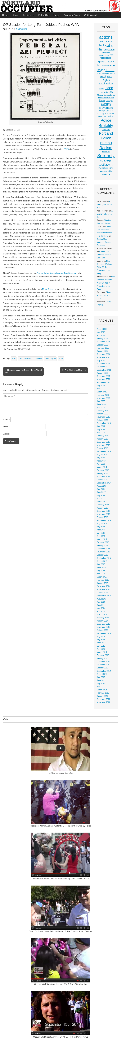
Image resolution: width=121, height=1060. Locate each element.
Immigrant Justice (108, 73)
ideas (110, 70)
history (110, 61)
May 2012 (101, 684)
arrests (109, 41)
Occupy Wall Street (106, 113)
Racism (105, 148)
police (110, 116)
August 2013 (102, 637)
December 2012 (103, 662)
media (100, 97)
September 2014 (104, 596)
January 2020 (102, 414)
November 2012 (103, 665)
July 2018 (101, 458)
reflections (106, 151)
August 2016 (102, 524)
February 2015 (103, 580)
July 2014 (101, 602)
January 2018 (102, 473)
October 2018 (102, 448)
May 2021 (101, 386)
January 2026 (102, 339)
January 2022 (102, 373)
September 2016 (104, 521)
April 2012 (101, 687)
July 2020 (101, 401)
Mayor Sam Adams (106, 95)
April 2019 (101, 433)
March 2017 (102, 502)
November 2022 (103, 367)
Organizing (102, 116)
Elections (106, 53)
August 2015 (102, 561)
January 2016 (102, 546)
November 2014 (103, 589)
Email (6, 427)
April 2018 (101, 464)
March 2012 (102, 690)
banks (102, 45)
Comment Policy (72, 15)
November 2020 (103, 398)
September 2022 (104, 370)
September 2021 (104, 383)
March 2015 (102, 577)
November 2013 (103, 627)
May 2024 (101, 361)
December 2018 (103, 442)
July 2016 (101, 527)
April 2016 (101, 536)
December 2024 (103, 354)
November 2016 (103, 514)
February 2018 (103, 470)
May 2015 (101, 571)
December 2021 (103, 376)
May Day (108, 91)
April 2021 (101, 389)
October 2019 (102, 420)
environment (104, 55)
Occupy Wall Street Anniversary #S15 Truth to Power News (60, 1037)
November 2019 (103, 417)
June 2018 (101, 461)
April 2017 (101, 499)
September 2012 (104, 671)
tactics (103, 164)
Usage (56, 15)
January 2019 (102, 439)
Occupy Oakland (106, 111)
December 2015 (103, 549)
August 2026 (102, 329)
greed (102, 61)
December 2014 (103, 586)
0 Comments (21, 29)
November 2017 (103, 477)
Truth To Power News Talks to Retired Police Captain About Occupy (60, 931)
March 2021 (102, 392)
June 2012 (101, 680)
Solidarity (106, 155)
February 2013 (103, 655)
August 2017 (102, 486)
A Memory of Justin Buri (104, 204)
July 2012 (101, 677)
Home (5, 15)
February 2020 (103, 411)
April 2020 (101, 408)
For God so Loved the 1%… (61, 773)
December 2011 (103, 699)
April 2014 (101, 611)
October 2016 (102, 517)
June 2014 (101, 605)
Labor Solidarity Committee (30, 358)
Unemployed (50, 358)
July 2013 (101, 640)
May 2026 (101, 332)
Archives (27, 15)
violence (106, 174)
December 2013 (103, 624)
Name (6, 419)
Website (6, 434)
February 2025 (103, 348)
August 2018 (102, 455)
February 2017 (103, 505)
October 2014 (102, 593)
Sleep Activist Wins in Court (104, 295)
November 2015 (103, 552)
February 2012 (103, 693)
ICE (103, 70)
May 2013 (101, 646)
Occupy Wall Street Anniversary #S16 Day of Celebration (60, 984)
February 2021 (103, 395)
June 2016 (101, 530)
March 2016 (102, 539)
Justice (101, 88)
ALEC (102, 41)
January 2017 (102, 508)
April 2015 (101, 574)
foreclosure (105, 58)
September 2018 (104, 451)
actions (106, 37)
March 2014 (102, 615)
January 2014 (102, 621)
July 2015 (101, 564)
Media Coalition (108, 97)
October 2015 (102, 555)
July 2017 (101, 489)
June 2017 (101, 492)
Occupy (109, 101)
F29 (111, 55)
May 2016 (101, 533)
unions (103, 171)
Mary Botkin (47, 289)
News (102, 100)
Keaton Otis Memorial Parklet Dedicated (104, 230)
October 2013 (102, 630)
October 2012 (102, 668)
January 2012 (102, 696)
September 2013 (104, 633)
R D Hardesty (102, 236)
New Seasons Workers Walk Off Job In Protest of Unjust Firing (104, 267)
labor (109, 88)
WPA (66, 149)
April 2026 (101, 335)
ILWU (99, 73)
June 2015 (101, 567)
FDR (14, 358)
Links (101, 92)
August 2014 (102, 599)
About (15, 15)
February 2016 (103, 542)
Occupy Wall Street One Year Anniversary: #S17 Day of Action (60, 878)
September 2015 (104, 558)
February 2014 (103, 618)
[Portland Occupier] (60, 6)
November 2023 (103, 364)
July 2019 (101, 426)
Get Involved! (90, 15)
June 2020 (101, 404)
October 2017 (102, 480)
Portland (106, 129)
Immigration (106, 83)
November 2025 (103, 342)
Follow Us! (43, 15)
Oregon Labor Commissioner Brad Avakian (56, 273)
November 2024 (103, 357)
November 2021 (103, 379)
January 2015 (102, 583)
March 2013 (102, 652)
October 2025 (102, 345)
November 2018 (103, 445)
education (109, 49)
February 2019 (103, 436)
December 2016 (103, 511)
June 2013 (101, 643)
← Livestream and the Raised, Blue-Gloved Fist (23, 371)
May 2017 (101, 495)
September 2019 (104, 423)
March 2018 (102, 467)
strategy (106, 160)
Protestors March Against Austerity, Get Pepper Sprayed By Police (60, 826)
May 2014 (101, 608)
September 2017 (104, 483)
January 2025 (102, 351)
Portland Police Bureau (106, 138)
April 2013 (101, 649)
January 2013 (102, 659)
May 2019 (101, 429)
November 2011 (103, 702)
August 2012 (102, 674)
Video (110, 171)
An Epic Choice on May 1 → (74, 370)
